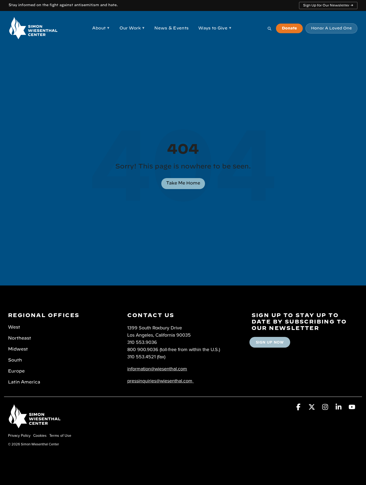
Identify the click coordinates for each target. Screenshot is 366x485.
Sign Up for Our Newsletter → (328, 5)
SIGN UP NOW (270, 342)
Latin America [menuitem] (24, 382)
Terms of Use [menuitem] (60, 435)
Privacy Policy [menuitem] (19, 435)
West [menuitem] (14, 327)
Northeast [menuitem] (19, 338)
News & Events (171, 28)
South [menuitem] (15, 360)
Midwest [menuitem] (18, 349)
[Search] (269, 28)
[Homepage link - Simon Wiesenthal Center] (35, 426)
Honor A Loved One (331, 28)
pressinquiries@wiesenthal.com (159, 380)
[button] (299, 408)
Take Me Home (183, 183)
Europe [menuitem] (16, 371)
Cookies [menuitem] (40, 435)
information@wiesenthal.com (157, 368)
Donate (289, 28)
